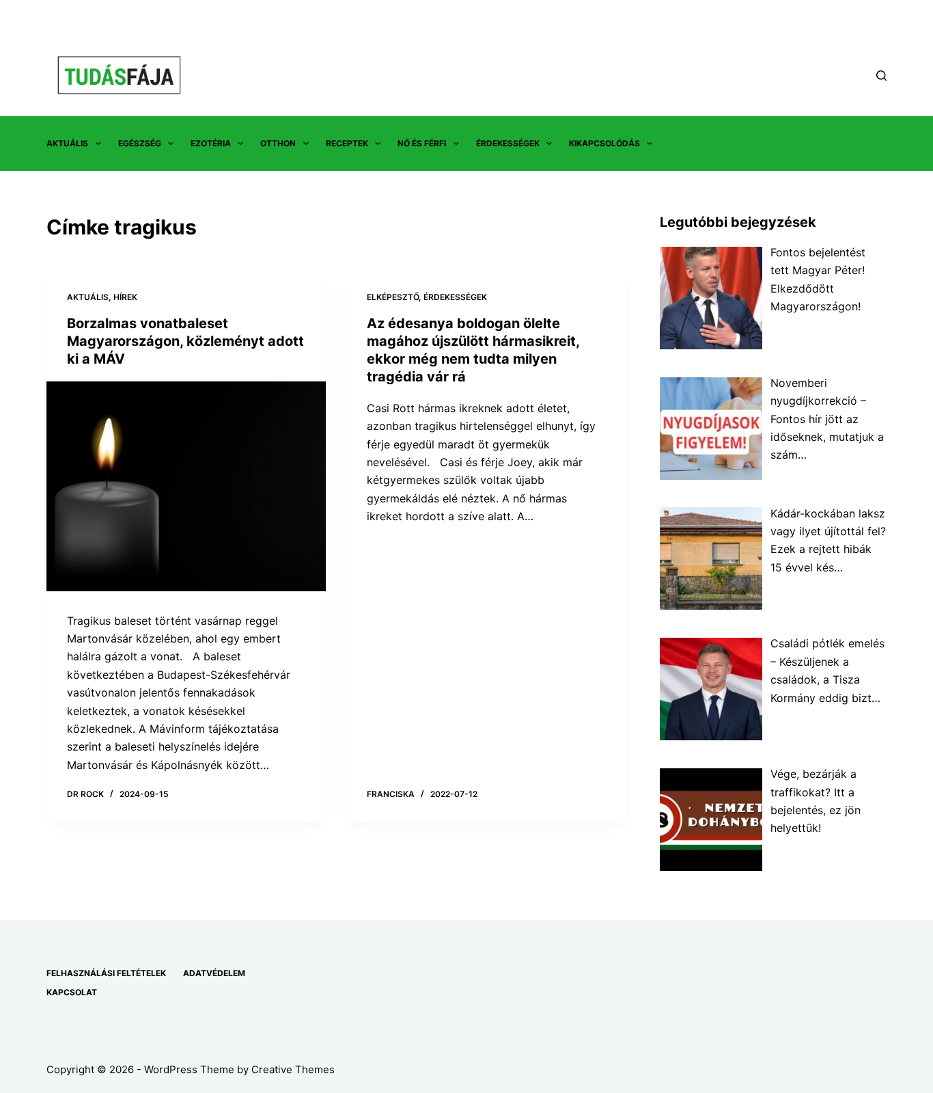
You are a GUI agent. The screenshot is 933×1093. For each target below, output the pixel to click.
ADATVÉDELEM (214, 973)
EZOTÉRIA (211, 143)
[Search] (881, 75)
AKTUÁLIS (67, 143)
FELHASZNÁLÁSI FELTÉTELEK (106, 973)
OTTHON (278, 143)
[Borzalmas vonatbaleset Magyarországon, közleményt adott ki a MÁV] (186, 486)
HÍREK (125, 297)
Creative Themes (293, 1069)
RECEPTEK (347, 143)
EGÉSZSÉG (139, 143)
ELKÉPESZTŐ (393, 297)
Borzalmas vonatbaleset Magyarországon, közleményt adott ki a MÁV (185, 341)
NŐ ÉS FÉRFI (422, 143)
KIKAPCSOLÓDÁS (604, 143)
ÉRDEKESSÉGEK (508, 143)
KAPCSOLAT (71, 992)
